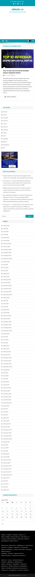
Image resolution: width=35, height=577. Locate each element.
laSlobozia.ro (16, 568)
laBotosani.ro (4, 566)
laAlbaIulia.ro (10, 562)
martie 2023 (6, 348)
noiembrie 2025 (7, 252)
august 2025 (6, 261)
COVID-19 (5, 120)
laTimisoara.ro (24, 547)
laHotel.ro (21, 534)
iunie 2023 (5, 339)
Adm (14, 75)
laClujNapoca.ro (21, 545)
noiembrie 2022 (7, 360)
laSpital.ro (15, 534)
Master (5, 141)
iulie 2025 (5, 264)
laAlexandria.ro (18, 562)
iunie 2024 (5, 303)
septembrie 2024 (7, 294)
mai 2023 (5, 342)
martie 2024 (6, 312)
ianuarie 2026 (6, 246)
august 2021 (6, 405)
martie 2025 (6, 276)
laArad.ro (3, 564)
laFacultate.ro (24, 536)
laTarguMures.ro (13, 570)
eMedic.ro (17, 9)
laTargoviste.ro (23, 568)
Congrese (5, 117)
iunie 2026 (5, 231)
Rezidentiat (6, 144)
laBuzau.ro (4, 549)
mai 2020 (5, 451)
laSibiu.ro (3, 568)
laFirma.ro (17, 536)
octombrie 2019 (7, 472)
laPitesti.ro (11, 553)
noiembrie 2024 (7, 288)
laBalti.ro (27, 539)
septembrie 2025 (7, 258)
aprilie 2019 (6, 490)
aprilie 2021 (6, 418)
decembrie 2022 (7, 357)
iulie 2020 (5, 444)
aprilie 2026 (6, 237)
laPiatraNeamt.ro (5, 541)
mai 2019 (5, 487)
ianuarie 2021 (6, 426)
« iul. (2, 523)
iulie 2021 (5, 408)
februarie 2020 (7, 460)
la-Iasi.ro (10, 560)
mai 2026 (5, 234)
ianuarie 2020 (6, 463)
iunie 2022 (5, 375)
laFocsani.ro (22, 549)
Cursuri (5, 123)
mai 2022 (5, 378)
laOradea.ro (4, 553)
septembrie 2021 (7, 402)
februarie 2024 (7, 315)
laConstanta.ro (29, 545)
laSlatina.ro (9, 568)
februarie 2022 (7, 387)
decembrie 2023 (7, 321)
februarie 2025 (7, 279)
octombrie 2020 (7, 436)
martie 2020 (6, 457)
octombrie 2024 (7, 291)
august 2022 (6, 369)
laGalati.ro (10, 547)
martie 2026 (6, 240)
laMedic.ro (10, 534)
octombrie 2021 (7, 399)
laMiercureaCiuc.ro (6, 551)
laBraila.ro (11, 566)
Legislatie (5, 138)
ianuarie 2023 (6, 354)
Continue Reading (11, 96)
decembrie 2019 (7, 466)
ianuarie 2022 (6, 390)
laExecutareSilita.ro (12, 539)
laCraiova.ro (4, 547)
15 (26, 511)
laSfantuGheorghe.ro (18, 560)
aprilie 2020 (6, 454)
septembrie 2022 (7, 366)
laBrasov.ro (4, 560)
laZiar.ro (13, 536)
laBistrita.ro (24, 564)
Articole (5, 111)
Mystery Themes (23, 575)
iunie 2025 (5, 267)
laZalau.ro (26, 570)
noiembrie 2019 (7, 469)
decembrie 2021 (7, 393)
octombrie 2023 (7, 327)
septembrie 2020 (7, 439)
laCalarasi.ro (10, 549)
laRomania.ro (4, 545)
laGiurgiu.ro (29, 549)
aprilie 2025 (6, 273)
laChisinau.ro (21, 539)
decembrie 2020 (7, 429)
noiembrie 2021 (7, 396)
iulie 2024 (5, 300)
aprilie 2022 (6, 381)
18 (7, 514)
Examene (5, 129)
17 (3, 514)
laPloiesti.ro (17, 547)
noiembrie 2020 (7, 433)
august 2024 (6, 297)
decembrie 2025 (7, 249)
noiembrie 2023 (7, 324)
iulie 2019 (5, 481)
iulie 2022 (5, 372)
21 (21, 514)
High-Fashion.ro (14, 541)
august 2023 (6, 333)
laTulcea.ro (21, 570)
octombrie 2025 (7, 255)
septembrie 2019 (7, 475)
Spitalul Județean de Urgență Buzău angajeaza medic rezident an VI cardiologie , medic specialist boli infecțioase (18, 177)
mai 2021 (5, 414)
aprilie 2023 (6, 345)
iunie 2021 (5, 411)
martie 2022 (6, 384)
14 (21, 511)
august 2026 (6, 225)
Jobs (4, 135)
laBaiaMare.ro (16, 564)
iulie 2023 (5, 336)
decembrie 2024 (7, 285)
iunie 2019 (5, 484)
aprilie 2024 (6, 309)
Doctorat (5, 126)
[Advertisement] (17, 29)
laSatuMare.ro (24, 566)
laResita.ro (17, 566)
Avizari (5, 114)
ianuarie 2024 (6, 318)
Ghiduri (5, 132)
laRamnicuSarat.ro (19, 553)
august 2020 (6, 442)
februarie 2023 (7, 351)
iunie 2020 (5, 447)
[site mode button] (29, 41)
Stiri (4, 147)
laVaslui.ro (4, 562)
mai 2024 (5, 306)
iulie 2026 (5, 228)
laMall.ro (8, 536)
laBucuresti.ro (12, 545)
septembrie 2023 (7, 330)
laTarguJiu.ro (5, 570)
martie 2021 (6, 421)
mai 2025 (5, 270)
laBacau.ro (9, 564)
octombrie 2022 (7, 363)
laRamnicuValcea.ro (6, 555)
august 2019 (6, 478)
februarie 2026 (7, 243)
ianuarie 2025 (6, 282)
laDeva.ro (16, 549)
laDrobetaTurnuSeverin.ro (19, 555)
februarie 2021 (7, 423)
